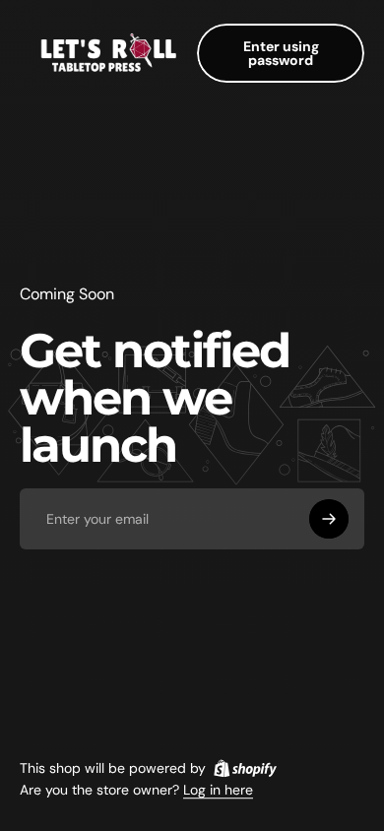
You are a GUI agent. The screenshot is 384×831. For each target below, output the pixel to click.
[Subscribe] (329, 519)
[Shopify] (245, 768)
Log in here (218, 790)
